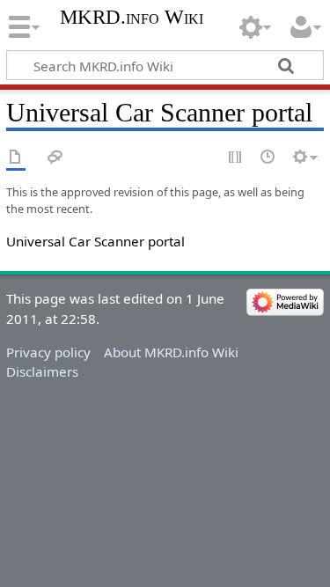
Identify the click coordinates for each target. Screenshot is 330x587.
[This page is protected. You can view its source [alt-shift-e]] (236, 158)
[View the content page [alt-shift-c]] (16, 158)
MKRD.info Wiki (131, 18)
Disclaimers (42, 371)
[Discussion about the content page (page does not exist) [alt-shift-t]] (55, 158)
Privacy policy (48, 352)
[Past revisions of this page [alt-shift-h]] (268, 158)
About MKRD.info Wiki (171, 352)
